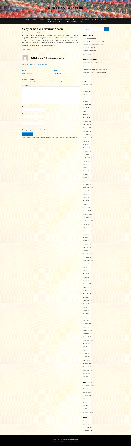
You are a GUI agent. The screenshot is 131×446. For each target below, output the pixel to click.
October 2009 (87, 367)
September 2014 (88, 187)
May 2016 (86, 141)
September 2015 (88, 158)
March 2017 (86, 118)
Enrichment (58, 19)
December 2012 (87, 250)
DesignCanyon (64, 441)
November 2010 (87, 333)
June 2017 (86, 108)
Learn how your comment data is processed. (62, 137)
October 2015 (87, 154)
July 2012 (85, 267)
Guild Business (87, 395)
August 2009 (86, 373)
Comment (25, 85)
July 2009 (85, 377)
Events (67, 19)
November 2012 (87, 254)
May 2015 (86, 171)
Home (27, 19)
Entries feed (86, 424)
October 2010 (87, 337)
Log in (85, 421)
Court (49, 19)
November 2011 (87, 294)
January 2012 (87, 287)
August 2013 (86, 224)
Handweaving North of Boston (70, 439)
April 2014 (86, 204)
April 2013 (86, 237)
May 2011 (86, 314)
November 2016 (87, 131)
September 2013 (88, 221)
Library (94, 19)
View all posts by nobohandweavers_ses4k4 (34, 64)
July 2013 (85, 227)
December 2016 (87, 128)
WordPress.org (87, 431)
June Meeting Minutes (89, 51)
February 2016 (87, 151)
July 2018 (85, 94)
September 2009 (88, 370)
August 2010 (86, 343)
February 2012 (87, 284)
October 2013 (87, 217)
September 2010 (88, 340)
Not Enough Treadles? (89, 47)
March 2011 (86, 320)
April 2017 (86, 114)
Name (24, 107)
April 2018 (86, 101)
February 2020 (87, 91)
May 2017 (86, 111)
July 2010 (85, 347)
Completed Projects (88, 385)
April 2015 (86, 174)
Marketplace (86, 405)
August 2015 (86, 161)
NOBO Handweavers (65, 8)
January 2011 (87, 327)
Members (102, 19)
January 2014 (87, 211)
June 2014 (86, 197)
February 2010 (87, 363)
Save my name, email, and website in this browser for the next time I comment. (44, 130)
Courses (42, 19)
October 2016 (87, 134)
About (34, 19)
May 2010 (86, 353)
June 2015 (86, 167)
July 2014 (85, 194)
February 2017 (87, 121)
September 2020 (88, 88)
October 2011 (87, 297)
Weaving (85, 409)
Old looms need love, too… (90, 38)
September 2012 (88, 260)
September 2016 (88, 138)
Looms (85, 402)
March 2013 (86, 241)
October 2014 (87, 184)
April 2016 (86, 144)
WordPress (75, 441)
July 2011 (85, 307)
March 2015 (86, 177)
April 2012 (86, 277)
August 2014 (86, 191)
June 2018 (86, 98)
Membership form (54, 21)
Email (24, 114)
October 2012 (87, 257)
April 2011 (86, 317)
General (28, 49)
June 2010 (86, 350)
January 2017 (87, 124)
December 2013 (87, 214)
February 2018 (87, 104)
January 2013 (87, 247)
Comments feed (87, 427)
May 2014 (86, 201)
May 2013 (86, 234)
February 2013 (87, 244)
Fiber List (76, 19)
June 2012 (86, 270)
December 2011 (87, 290)
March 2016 (86, 148)
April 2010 (86, 357)
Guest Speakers (87, 392)
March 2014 (86, 207)
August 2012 (86, 264)
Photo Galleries (77, 21)
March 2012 (86, 280)
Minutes (66, 21)
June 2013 (86, 231)
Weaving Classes (88, 412)
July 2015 (85, 164)
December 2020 (87, 85)
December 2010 (87, 330)
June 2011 (86, 310)
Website (24, 121)
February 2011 (87, 324)
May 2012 (86, 274)
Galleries (85, 19)
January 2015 (87, 181)
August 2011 (86, 304)
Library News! (87, 54)
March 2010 (86, 360)
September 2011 (88, 300)
